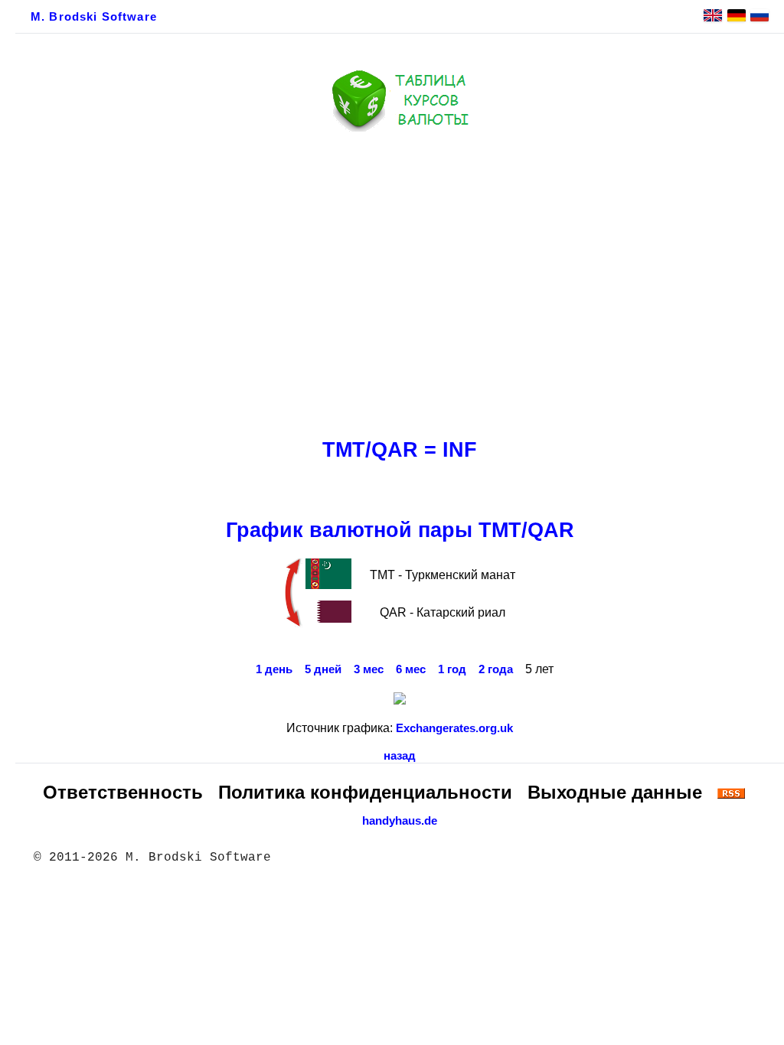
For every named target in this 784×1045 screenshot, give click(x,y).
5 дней (323, 669)
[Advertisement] (399, 281)
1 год (452, 669)
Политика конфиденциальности (365, 792)
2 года (496, 669)
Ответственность (123, 792)
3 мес (369, 669)
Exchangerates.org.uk (454, 728)
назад (400, 756)
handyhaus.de (399, 821)
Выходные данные (615, 792)
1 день (274, 669)
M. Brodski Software (94, 17)
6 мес (411, 669)
